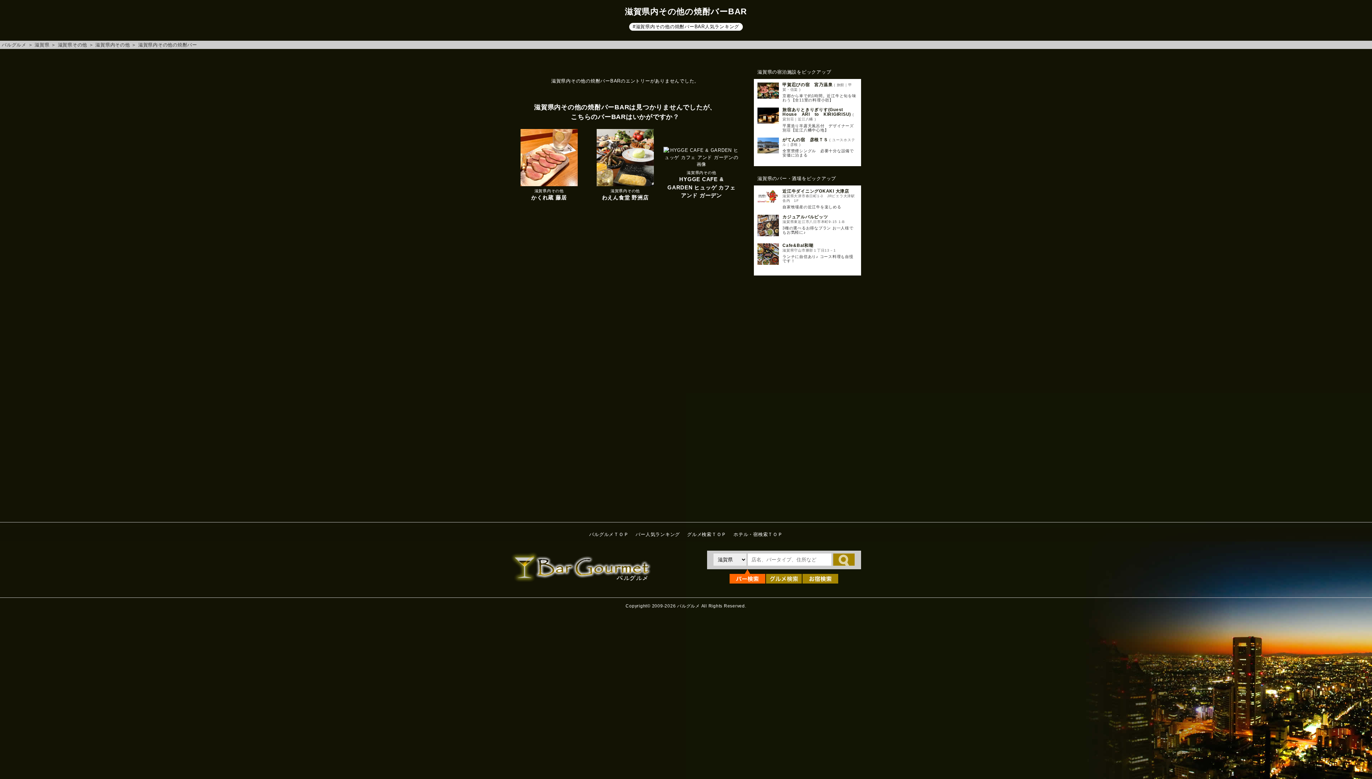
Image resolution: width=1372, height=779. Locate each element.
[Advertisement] (807, 397)
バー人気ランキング (658, 534)
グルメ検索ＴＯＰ (706, 534)
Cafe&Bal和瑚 (798, 245)
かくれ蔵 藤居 (549, 197)
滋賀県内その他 (112, 45)
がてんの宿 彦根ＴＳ (805, 139)
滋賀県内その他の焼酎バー (167, 45)
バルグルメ (14, 45)
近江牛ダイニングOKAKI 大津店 (815, 191)
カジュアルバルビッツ (805, 216)
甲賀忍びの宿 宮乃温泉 (807, 84)
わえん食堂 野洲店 (625, 197)
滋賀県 (42, 45)
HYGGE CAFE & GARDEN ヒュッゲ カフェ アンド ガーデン (701, 187)
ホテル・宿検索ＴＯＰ (758, 534)
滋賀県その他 (73, 45)
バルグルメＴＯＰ (608, 534)
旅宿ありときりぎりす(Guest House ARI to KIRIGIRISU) (816, 112)
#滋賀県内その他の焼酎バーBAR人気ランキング (686, 26)
